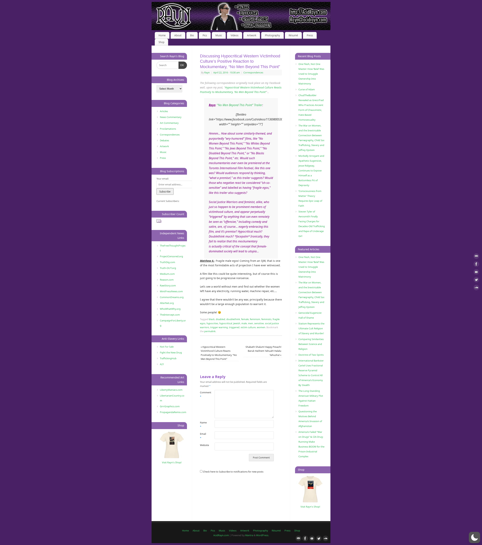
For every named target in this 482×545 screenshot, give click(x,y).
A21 (162, 364)
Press (310, 35)
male (244, 323)
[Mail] (476, 256)
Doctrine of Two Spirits (311, 354)
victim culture (248, 327)
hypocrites (212, 323)
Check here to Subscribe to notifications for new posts (232, 471)
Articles (164, 111)
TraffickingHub (168, 358)
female (245, 319)
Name (203, 424)
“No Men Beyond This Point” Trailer (239, 105)
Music (218, 35)
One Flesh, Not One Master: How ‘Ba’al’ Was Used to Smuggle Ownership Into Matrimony (311, 73)
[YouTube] (476, 272)
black (212, 319)
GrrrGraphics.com (170, 406)
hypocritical (225, 323)
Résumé (293, 35)
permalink (210, 331)
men (250, 323)
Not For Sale (167, 346)
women (261, 327)
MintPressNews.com (171, 291)
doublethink (233, 319)
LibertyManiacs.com (171, 389)
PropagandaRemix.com (173, 412)
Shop (161, 42)
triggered (234, 327)
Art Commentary (169, 123)
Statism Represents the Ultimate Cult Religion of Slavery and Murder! (311, 328)
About (178, 35)
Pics (205, 35)
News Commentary (171, 117)
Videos (234, 35)
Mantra (249, 535)
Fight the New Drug (171, 352)
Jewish (236, 323)
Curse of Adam (306, 89)
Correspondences (253, 72)
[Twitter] (476, 280)
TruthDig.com (167, 262)
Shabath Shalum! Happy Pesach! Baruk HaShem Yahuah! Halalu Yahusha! (263, 351)
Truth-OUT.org (168, 268)
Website (203, 445)
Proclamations (168, 128)
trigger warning (219, 327)
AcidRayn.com (221, 535)
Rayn (207, 72)
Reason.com (167, 279)
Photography (272, 35)
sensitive (259, 323)
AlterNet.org (167, 303)
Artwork (251, 35)
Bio (192, 35)
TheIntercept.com (170, 314)
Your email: (162, 178)
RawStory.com (168, 285)
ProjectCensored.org (171, 256)
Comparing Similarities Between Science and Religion (311, 344)
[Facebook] (476, 264)
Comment (203, 394)
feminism (255, 319)
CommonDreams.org (172, 297)
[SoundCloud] (476, 288)
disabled (220, 319)
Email (203, 435)
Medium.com (167, 274)
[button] (474, 537)
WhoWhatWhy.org (170, 309)
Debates (164, 140)
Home (162, 35)
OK (181, 65)
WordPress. (262, 535)
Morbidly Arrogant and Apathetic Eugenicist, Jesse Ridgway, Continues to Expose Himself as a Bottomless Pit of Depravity (311, 170)
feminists (266, 319)
